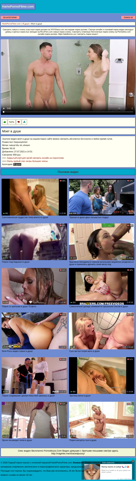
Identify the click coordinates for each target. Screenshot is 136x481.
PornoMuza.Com (53, 450)
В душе (17, 164)
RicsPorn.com (46, 32)
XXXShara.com (57, 29)
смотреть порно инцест (87, 34)
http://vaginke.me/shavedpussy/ (68, 453)
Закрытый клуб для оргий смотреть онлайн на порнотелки (35, 158)
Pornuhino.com (124, 32)
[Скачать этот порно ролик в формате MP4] (24, 122)
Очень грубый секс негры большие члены (27, 161)
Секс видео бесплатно (30, 450)
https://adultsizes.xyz (67, 34)
